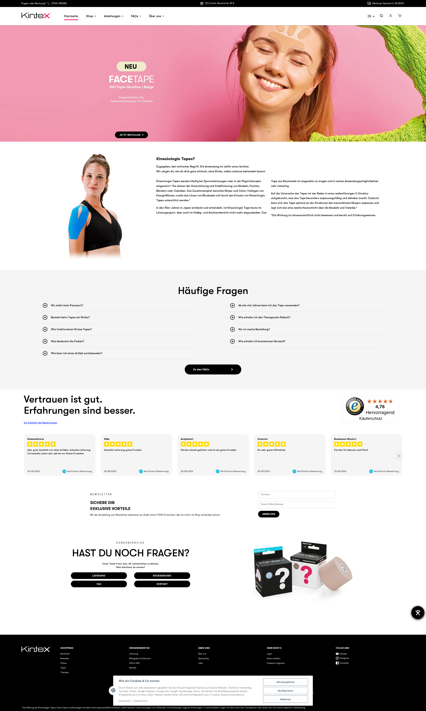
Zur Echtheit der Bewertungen (40, 422)
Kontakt (132, 668)
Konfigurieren (285, 690)
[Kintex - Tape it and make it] (36, 670)
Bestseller (64, 659)
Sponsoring (203, 659)
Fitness (63, 663)
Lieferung (133, 654)
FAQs (134, 16)
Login (269, 654)
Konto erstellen (273, 659)
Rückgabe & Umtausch (140, 659)
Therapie (64, 673)
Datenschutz (140, 700)
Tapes (63, 668)
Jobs (200, 663)
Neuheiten (65, 654)
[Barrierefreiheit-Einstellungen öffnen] (417, 612)
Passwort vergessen (276, 663)
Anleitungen (112, 16)
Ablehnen (285, 699)
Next (399, 456)
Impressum (124, 700)
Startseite (71, 16)
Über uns (155, 16)
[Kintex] (36, 16)
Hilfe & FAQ (134, 663)
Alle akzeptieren (285, 682)
